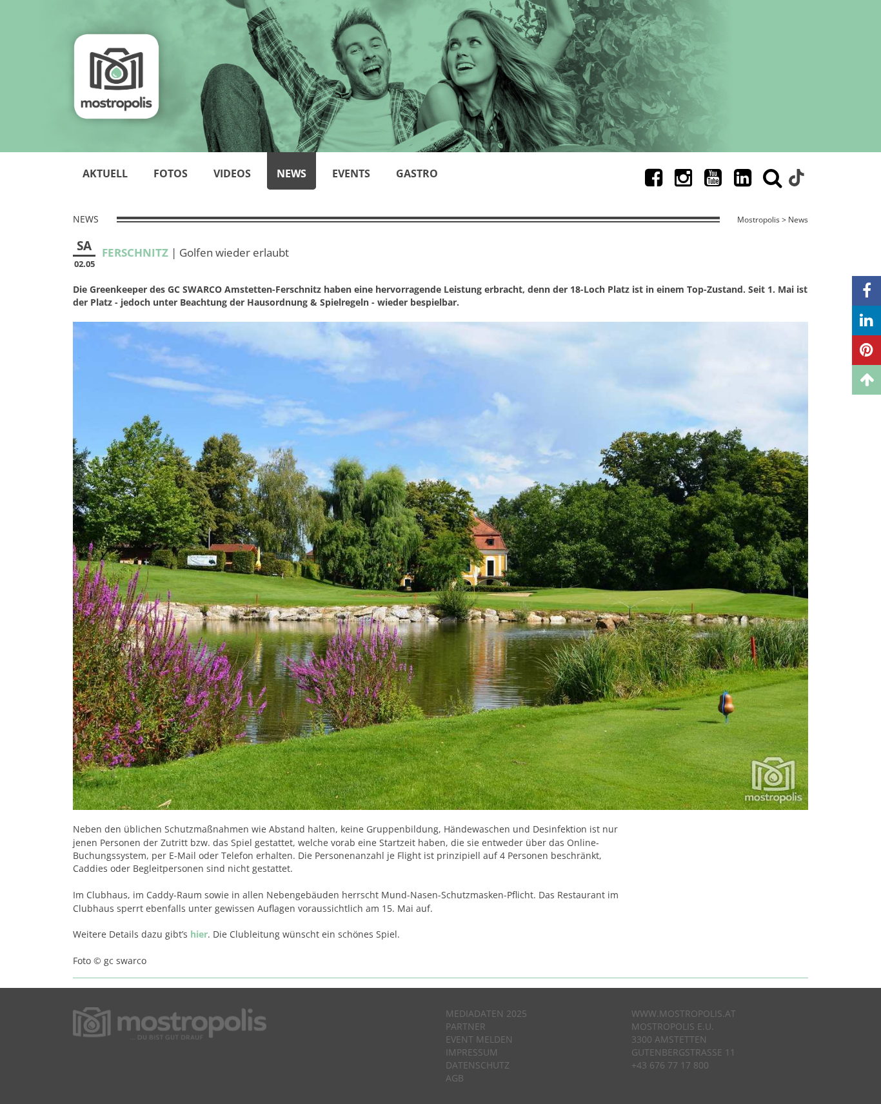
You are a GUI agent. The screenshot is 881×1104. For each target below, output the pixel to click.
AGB (455, 1078)
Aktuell (105, 173)
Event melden (479, 1039)
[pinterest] (866, 350)
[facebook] (866, 291)
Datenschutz (478, 1065)
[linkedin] (866, 320)
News (291, 173)
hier (199, 934)
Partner (466, 1026)
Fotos (170, 173)
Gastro (417, 173)
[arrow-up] (866, 380)
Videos (232, 173)
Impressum (472, 1052)
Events (351, 173)
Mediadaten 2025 (486, 1013)
